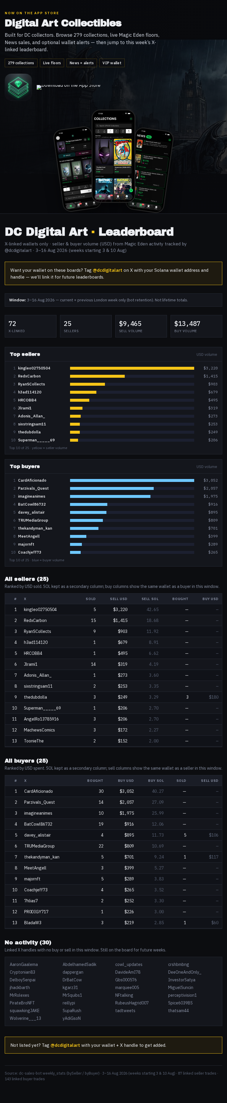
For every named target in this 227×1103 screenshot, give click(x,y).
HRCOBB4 (27, 400)
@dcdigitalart (107, 270)
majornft (26, 544)
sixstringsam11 (32, 424)
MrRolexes (19, 995)
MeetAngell (29, 536)
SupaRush (72, 1010)
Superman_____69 (36, 440)
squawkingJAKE (25, 1010)
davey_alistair (31, 512)
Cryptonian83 (22, 972)
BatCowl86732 (32, 504)
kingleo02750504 (34, 368)
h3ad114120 (29, 392)
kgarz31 (70, 987)
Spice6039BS (180, 1003)
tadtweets (125, 1010)
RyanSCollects (31, 384)
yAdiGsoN (72, 1018)
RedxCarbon (29, 376)
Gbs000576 (126, 980)
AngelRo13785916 (41, 719)
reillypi (69, 1003)
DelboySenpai (22, 980)
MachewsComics (39, 730)
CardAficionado (32, 480)
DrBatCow (72, 980)
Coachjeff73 (29, 552)
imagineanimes (31, 496)
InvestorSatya (181, 980)
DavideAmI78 (127, 972)
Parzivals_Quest (33, 488)
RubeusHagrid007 (132, 1003)
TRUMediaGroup (33, 520)
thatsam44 (178, 1010)
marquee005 (127, 987)
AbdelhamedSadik (79, 964)
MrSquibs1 (72, 995)
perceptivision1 (182, 995)
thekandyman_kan (35, 528)
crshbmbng (178, 964)
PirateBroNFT (22, 1003)
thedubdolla (29, 432)
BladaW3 (32, 922)
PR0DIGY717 (36, 911)
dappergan (73, 972)
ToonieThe (34, 741)
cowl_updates (128, 964)
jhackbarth (20, 987)
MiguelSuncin (180, 987)
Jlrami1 (25, 408)
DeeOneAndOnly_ (185, 972)
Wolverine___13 (25, 1018)
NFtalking (124, 995)
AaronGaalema (24, 964)
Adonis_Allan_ (31, 416)
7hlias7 (31, 900)
